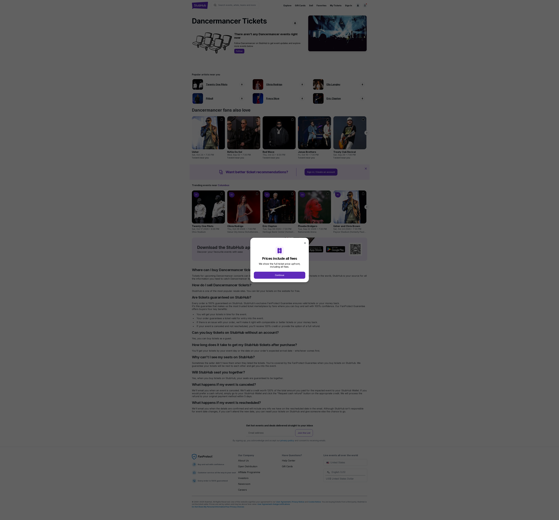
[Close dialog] (305, 243)
